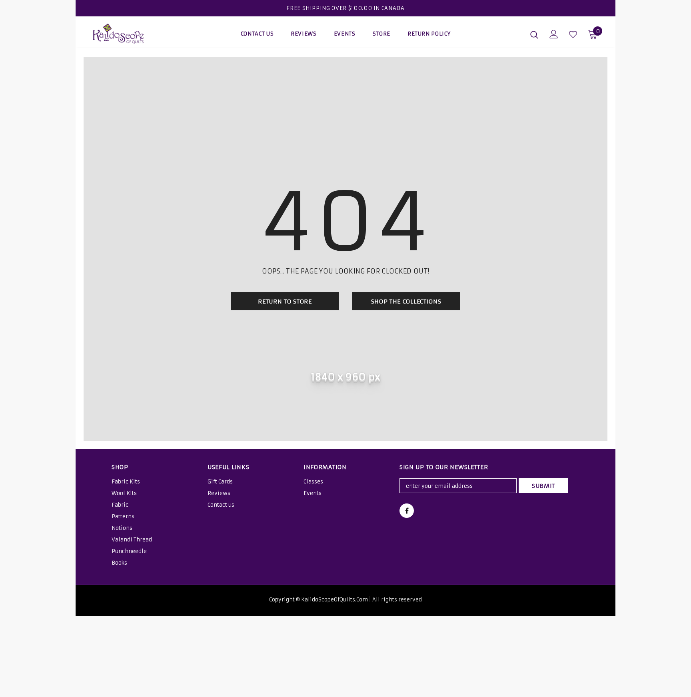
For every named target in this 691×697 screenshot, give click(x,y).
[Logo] (140, 34)
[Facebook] (406, 510)
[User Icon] (553, 34)
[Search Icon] (534, 34)
